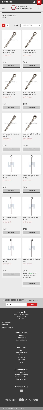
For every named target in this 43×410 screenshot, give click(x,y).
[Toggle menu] (3, 7)
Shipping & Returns (21, 340)
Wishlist (21, 335)
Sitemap (21, 408)
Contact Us (21, 357)
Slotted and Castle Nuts (21, 377)
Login (18, 337)
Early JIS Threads (21, 379)
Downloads (21, 359)
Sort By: (16, 25)
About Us (21, 355)
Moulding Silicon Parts (21, 374)
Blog (21, 362)
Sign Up (24, 337)
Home (21, 350)
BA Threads (21, 372)
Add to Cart (11, 65)
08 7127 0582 (8, 2)
